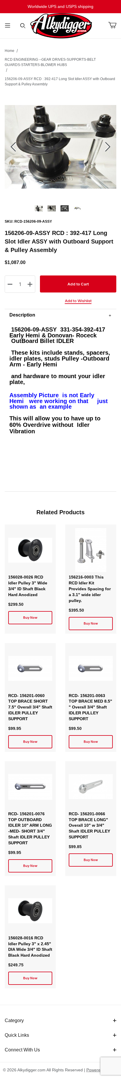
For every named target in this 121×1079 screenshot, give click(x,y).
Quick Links (17, 1035)
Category (14, 1020)
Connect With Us (22, 1049)
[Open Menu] (7, 26)
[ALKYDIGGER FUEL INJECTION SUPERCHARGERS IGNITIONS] (61, 25)
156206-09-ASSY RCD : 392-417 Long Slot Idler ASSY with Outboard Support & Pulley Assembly (60, 81)
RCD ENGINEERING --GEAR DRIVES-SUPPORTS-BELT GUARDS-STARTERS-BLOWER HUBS (50, 62)
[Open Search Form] (23, 26)
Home (9, 51)
